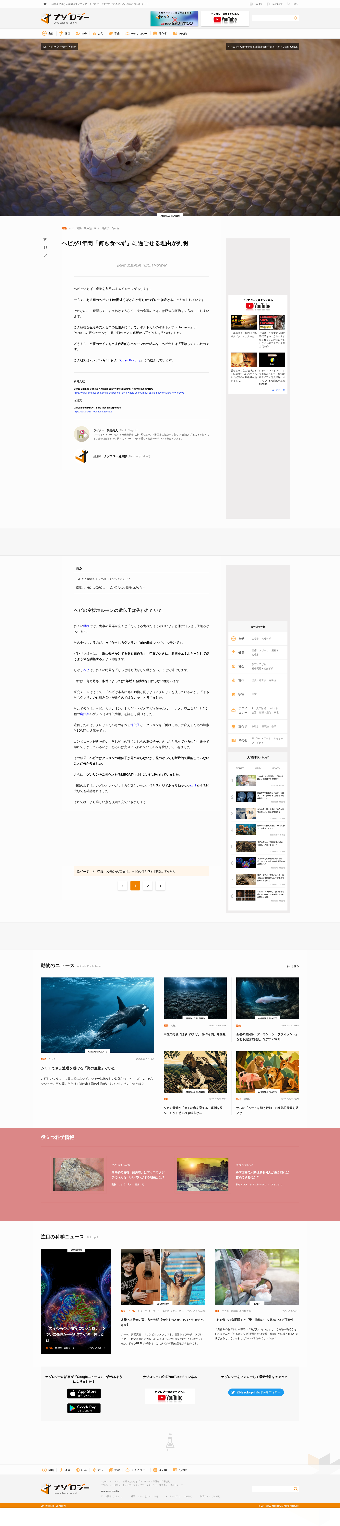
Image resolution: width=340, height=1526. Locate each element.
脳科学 (275, 650)
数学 (274, 726)
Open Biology (130, 360)
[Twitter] (45, 239)
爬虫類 (85, 714)
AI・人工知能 (259, 708)
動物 (86, 626)
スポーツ (264, 650)
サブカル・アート (261, 738)
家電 (276, 712)
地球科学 (266, 638)
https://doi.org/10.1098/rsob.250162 (93, 411)
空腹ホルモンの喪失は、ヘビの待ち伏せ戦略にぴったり (110, 587)
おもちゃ (278, 738)
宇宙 (254, 694)
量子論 (265, 726)
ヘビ (86, 670)
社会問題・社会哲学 (262, 668)
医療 (254, 650)
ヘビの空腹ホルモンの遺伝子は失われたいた (103, 579)
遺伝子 (135, 725)
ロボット (273, 708)
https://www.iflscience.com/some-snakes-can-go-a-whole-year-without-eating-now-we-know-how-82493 (129, 392)
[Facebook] (45, 247)
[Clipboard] (45, 255)
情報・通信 (265, 712)
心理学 (255, 654)
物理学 (255, 726)
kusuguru (106, 1491)
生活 (193, 785)
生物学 (255, 638)
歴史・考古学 (259, 680)
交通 (254, 712)
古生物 (272, 680)
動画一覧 (280, 389)
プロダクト (258, 742)
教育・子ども (259, 664)
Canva (294, 47)
